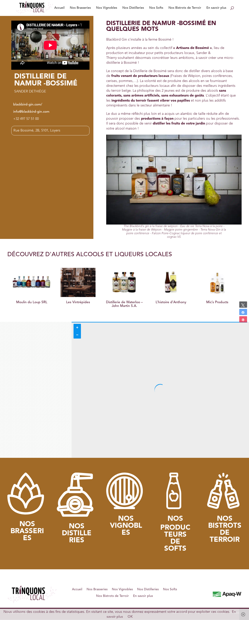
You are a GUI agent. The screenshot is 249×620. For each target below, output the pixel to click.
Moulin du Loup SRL (31, 302)
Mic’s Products (217, 302)
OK (130, 616)
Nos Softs (156, 8)
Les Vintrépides (78, 302)
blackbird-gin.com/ (27, 104)
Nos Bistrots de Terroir (184, 8)
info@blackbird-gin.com (31, 111)
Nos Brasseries (80, 8)
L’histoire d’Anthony (171, 302)
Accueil (59, 8)
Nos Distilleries (133, 8)
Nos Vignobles (106, 8)
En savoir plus (216, 8)
